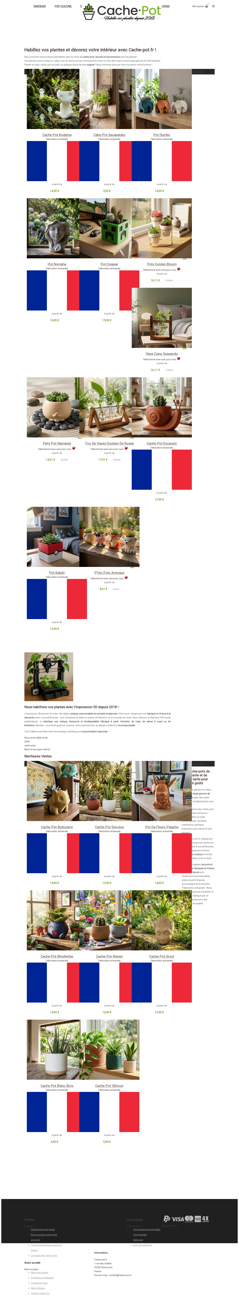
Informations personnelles (146, 1229)
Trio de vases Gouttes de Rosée (109, 443)
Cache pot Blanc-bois (57, 1086)
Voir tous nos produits (193, 71)
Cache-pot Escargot (162, 443)
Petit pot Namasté (57, 443)
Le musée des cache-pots (44, 1255)
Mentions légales (39, 1272)
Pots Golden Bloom (162, 264)
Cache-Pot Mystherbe (57, 956)
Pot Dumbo (161, 135)
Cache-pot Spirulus (109, 827)
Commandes (140, 1234)
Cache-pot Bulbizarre (57, 827)
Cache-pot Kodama (57, 135)
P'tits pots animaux (109, 573)
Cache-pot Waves (109, 956)
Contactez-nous (39, 1283)
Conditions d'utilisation (42, 1278)
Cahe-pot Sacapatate (109, 135)
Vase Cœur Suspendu (162, 354)
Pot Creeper (109, 264)
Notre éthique (38, 1288)
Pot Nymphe (57, 264)
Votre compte (135, 1219)
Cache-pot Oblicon (109, 1086)
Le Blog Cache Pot (40, 1293)
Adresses (138, 1240)
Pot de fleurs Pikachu (162, 827)
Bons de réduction (142, 1245)
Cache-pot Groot (161, 956)
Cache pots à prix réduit (43, 1229)
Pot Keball (57, 573)
